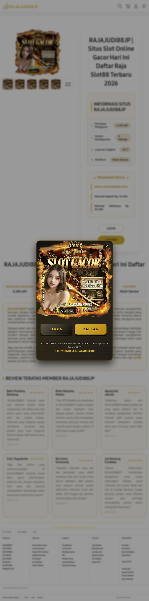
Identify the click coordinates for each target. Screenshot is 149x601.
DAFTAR (91, 329)
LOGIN (56, 329)
